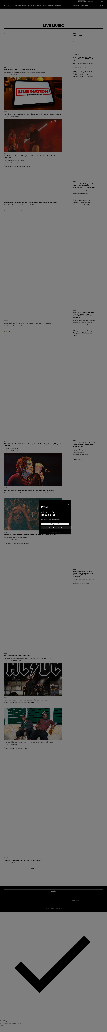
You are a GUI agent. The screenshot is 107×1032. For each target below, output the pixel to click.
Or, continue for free (55, 532)
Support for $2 (55, 524)
